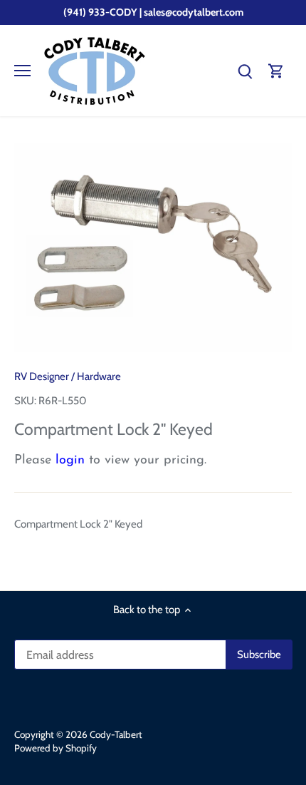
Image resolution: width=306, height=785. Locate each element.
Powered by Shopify (55, 748)
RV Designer (41, 376)
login (70, 460)
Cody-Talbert (116, 734)
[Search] (244, 71)
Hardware (99, 376)
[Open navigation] (22, 70)
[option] (153, 247)
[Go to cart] (276, 71)
